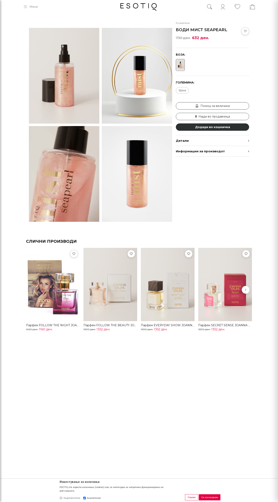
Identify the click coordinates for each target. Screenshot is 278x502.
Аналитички (94, 498)
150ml (182, 90)
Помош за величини (215, 106)
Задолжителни (71, 498)
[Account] (223, 6)
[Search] (212, 6)
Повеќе (192, 497)
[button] (246, 290)
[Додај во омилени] (245, 31)
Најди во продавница (214, 116)
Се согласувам (209, 497)
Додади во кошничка (212, 127)
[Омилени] (74, 254)
